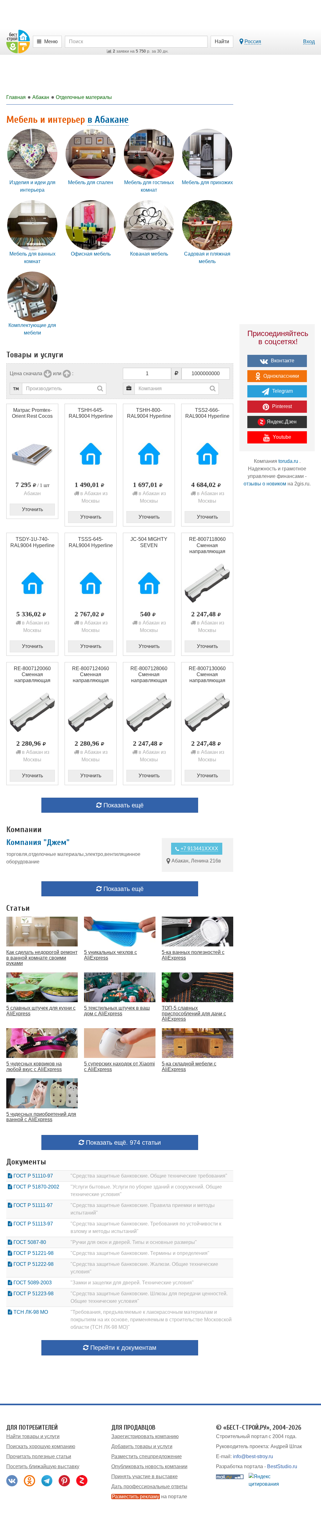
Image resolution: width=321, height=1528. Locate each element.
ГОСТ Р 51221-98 (33, 1253)
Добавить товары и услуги (141, 1446)
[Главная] (18, 41)
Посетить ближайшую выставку (42, 1466)
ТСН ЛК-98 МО (30, 1312)
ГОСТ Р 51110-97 (32, 1175)
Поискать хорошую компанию (40, 1446)
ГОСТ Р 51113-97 (32, 1223)
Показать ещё (123, 805)
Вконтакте (282, 360)
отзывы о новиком (265, 483)
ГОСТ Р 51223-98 (33, 1293)
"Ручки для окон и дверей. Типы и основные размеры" (134, 1242)
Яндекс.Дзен (281, 421)
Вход (309, 41)
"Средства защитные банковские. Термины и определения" (140, 1253)
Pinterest (281, 406)
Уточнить (32, 509)
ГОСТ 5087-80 (29, 1242)
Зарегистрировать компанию (145, 1436)
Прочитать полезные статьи (38, 1456)
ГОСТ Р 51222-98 (33, 1264)
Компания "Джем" (38, 842)
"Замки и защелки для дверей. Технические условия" (132, 1282)
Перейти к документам (122, 1347)
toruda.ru (288, 461)
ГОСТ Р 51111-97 (32, 1205)
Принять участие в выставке (144, 1476)
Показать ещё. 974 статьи (122, 1142)
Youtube (281, 437)
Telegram (282, 391)
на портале (149, 1496)
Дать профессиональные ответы (149, 1486)
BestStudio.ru (282, 1466)
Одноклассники (280, 376)
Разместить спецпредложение (146, 1456)
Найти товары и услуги (33, 1436)
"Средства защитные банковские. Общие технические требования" (149, 1175)
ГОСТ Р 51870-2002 (35, 1186)
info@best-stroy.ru (253, 1456)
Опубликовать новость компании (149, 1466)
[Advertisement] (277, 602)
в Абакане (108, 119)
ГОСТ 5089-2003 (32, 1282)
